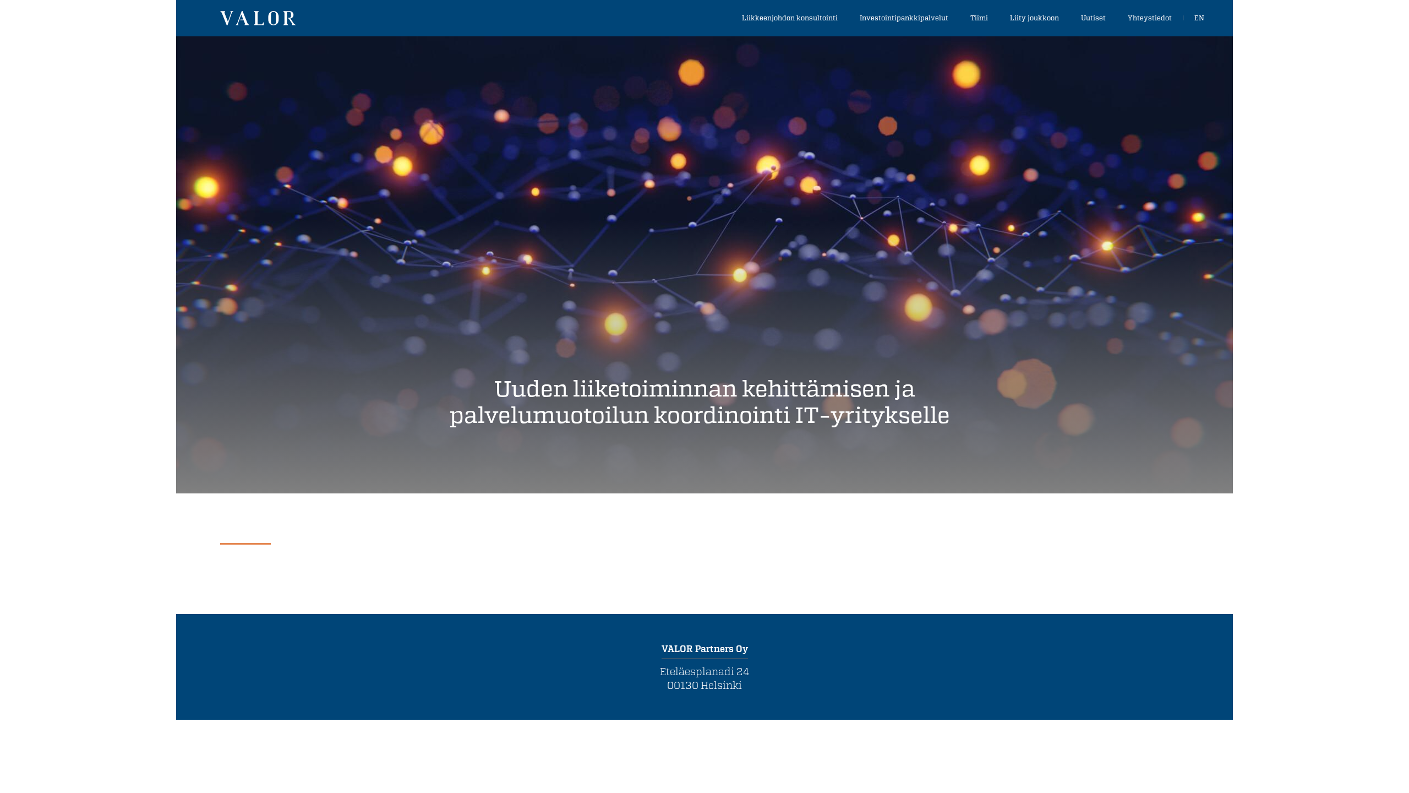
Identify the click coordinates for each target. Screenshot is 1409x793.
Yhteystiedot (1150, 17)
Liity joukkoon (1034, 17)
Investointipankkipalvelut (904, 17)
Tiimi (979, 17)
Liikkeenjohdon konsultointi (790, 17)
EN (1199, 17)
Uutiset (1093, 17)
